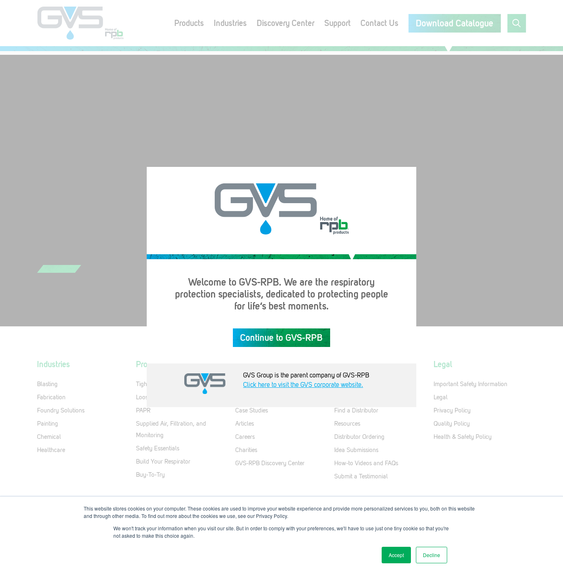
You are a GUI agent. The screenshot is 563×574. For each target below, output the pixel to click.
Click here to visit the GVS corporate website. (303, 385)
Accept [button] (396, 554)
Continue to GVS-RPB (281, 337)
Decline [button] (431, 554)
